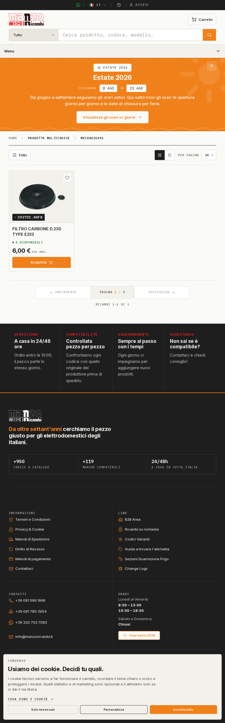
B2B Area (132, 519)
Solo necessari (43, 709)
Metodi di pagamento (33, 559)
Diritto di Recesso (30, 549)
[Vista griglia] (160, 155)
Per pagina (188, 155)
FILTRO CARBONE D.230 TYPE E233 (36, 231)
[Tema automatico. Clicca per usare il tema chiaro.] (118, 5)
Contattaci (24, 568)
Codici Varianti (137, 539)
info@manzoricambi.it (34, 636)
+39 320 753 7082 (31, 622)
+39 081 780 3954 (31, 611)
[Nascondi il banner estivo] (211, 65)
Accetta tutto (183, 709)
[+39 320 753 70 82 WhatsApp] (78, 5)
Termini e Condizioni (32, 519)
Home (13, 138)
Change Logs (136, 568)
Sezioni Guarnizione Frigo (147, 559)
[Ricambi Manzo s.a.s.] (25, 415)
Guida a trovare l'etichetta (147, 549)
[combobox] (130, 35)
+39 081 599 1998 (30, 600)
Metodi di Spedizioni (32, 539)
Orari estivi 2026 (143, 635)
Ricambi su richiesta (142, 529)
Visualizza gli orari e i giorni (109, 117)
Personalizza (114, 709)
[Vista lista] (170, 155)
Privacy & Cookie (29, 529)
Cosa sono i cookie (28, 699)
